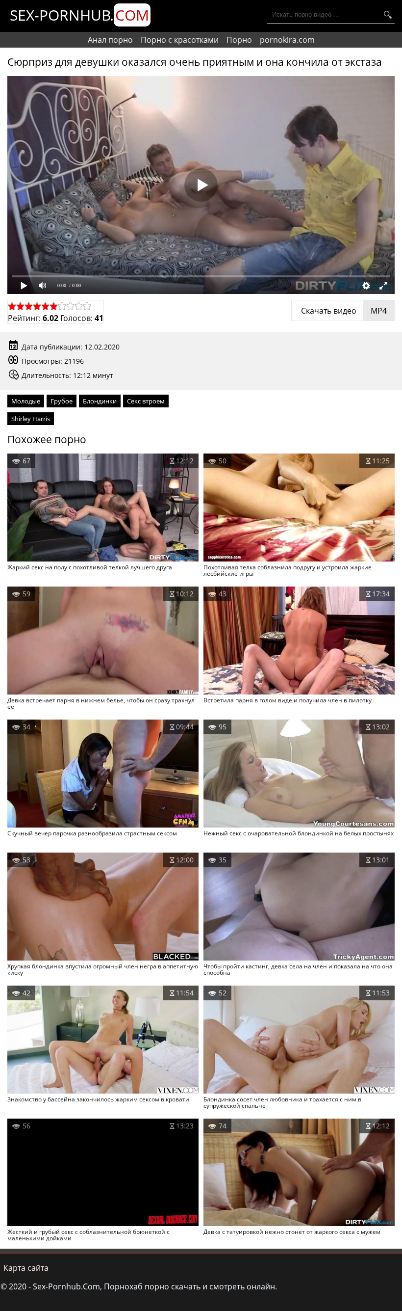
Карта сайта (26, 1267)
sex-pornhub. (79, 15)
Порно (239, 39)
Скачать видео (343, 310)
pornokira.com (287, 39)
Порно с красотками (180, 39)
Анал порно (110, 39)
